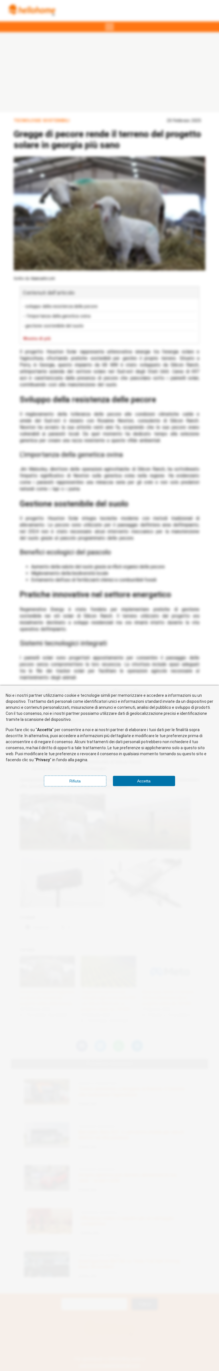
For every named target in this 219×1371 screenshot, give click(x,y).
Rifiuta (75, 781)
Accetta (144, 781)
